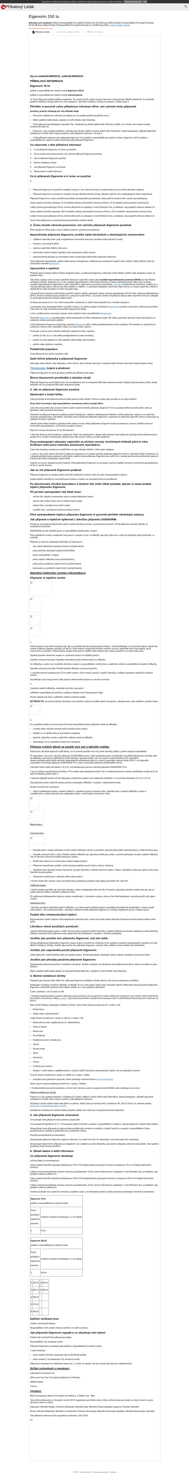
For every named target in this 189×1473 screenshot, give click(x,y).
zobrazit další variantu (120, 25)
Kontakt (113, 1472)
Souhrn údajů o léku (70, 32)
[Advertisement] (14, 124)
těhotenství (54, 263)
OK (145, 2)
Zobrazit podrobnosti (133, 2)
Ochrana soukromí (101, 1472)
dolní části (101, 1079)
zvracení (117, 284)
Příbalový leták (42, 32)
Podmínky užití (86, 1472)
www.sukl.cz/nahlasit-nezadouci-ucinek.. (48, 1106)
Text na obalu (96, 32)
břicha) (110, 1079)
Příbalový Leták (20, 6)
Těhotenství (38, 368)
